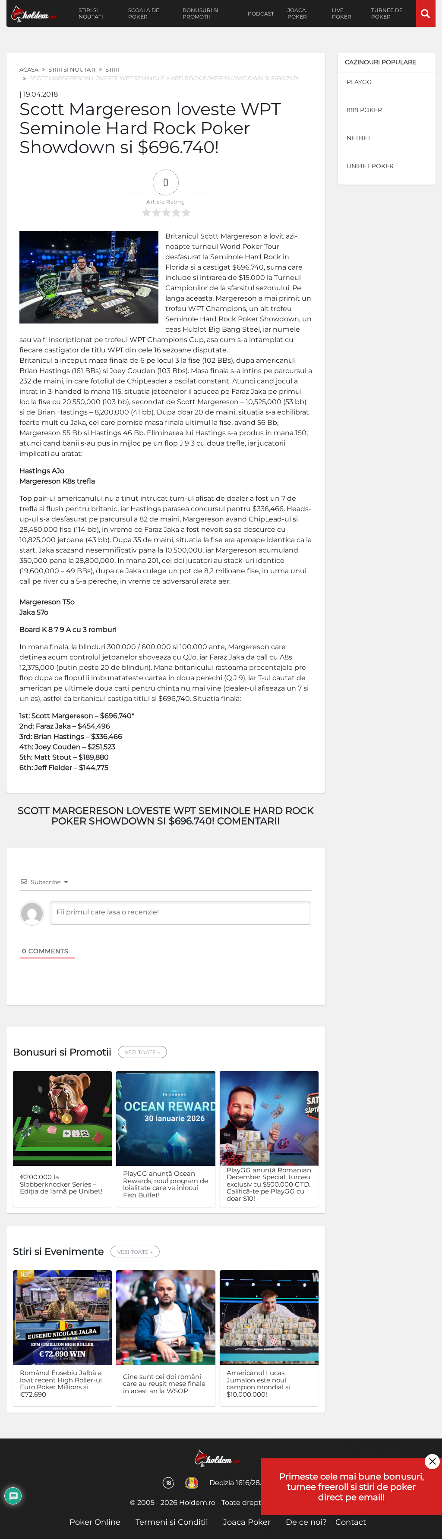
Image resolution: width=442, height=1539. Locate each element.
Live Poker (341, 13)
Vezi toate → (142, 1052)
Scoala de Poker (143, 13)
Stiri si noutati (91, 13)
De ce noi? (306, 1522)
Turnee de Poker (387, 13)
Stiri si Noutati (71, 69)
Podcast (261, 13)
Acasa (28, 69)
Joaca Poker (297, 13)
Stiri (112, 69)
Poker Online (94, 1522)
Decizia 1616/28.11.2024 (247, 1483)
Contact (350, 1522)
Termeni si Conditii (172, 1522)
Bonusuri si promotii (200, 13)
